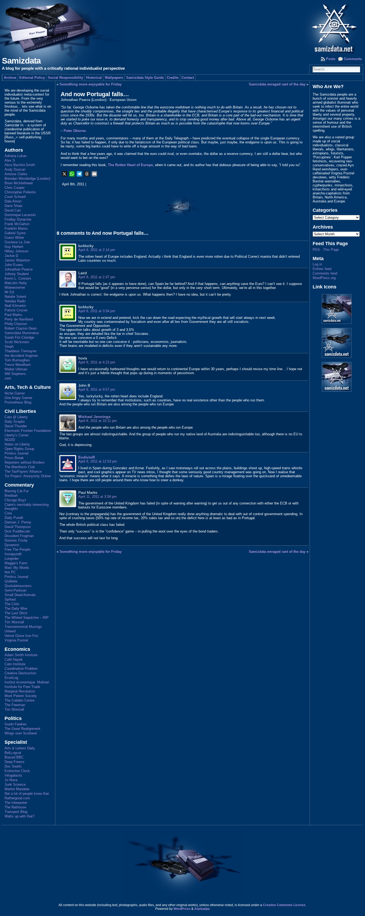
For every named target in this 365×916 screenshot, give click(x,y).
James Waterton (17, 260)
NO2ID (10, 440)
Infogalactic (13, 775)
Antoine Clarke (16, 174)
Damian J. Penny (18, 522)
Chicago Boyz (15, 500)
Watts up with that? (19, 816)
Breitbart (11, 496)
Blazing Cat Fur (17, 491)
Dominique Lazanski (20, 215)
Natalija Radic (15, 301)
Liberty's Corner (17, 435)
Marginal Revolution (20, 691)
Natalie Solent (15, 297)
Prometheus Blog (18, 402)
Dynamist (12, 545)
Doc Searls (13, 766)
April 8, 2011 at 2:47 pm (96, 277)
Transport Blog (16, 812)
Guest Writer (14, 238)
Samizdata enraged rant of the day (277, 84)
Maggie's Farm (16, 563)
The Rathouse (15, 807)
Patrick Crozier (16, 310)
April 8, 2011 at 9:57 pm (96, 389)
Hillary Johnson (16, 251)
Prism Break (14, 458)
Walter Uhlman (16, 369)
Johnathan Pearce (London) (83, 100)
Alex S (10, 160)
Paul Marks (13, 315)
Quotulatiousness (18, 586)
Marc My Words (17, 568)
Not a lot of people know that (27, 794)
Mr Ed (9, 292)
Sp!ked (10, 599)
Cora (8, 513)
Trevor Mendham (18, 365)
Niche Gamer (15, 393)
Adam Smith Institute (21, 655)
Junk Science (15, 784)
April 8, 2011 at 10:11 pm (97, 421)
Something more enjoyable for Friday (91, 84)
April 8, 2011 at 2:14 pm (96, 250)
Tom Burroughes (17, 360)
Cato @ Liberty (16, 417)
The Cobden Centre (19, 700)
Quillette (11, 581)
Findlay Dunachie (18, 219)
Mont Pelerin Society (21, 696)
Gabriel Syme (15, 233)
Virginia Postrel (16, 640)
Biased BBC (14, 757)
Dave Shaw (13, 206)
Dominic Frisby (16, 540)
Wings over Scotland (21, 733)
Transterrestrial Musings (23, 627)
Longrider (12, 559)
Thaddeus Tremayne (20, 351)
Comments (353, 59)
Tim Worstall (14, 622)
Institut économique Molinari (27, 682)
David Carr (13, 210)
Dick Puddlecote (17, 531)
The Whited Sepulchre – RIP (27, 618)
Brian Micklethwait (19, 183)
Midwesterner (15, 287)
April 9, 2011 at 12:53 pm (97, 461)
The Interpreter (16, 803)
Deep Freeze (14, 762)
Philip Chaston (16, 324)
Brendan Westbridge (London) (27, 179)
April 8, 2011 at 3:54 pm (96, 311)
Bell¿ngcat (13, 753)
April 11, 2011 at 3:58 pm (97, 497)
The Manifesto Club (20, 467)
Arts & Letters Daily (20, 748)
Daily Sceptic (15, 422)
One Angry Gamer (18, 398)
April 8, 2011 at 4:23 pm (96, 362)
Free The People (17, 549)
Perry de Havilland (19, 319)
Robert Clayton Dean (21, 328)
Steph (9, 347)
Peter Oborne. (75, 131)
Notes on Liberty (17, 444)
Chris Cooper (15, 188)
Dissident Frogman (19, 536)
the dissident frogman (21, 356)
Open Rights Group (19, 449)
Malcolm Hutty (16, 283)
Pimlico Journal (16, 453)
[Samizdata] (182, 26)
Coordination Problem (21, 669)
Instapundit (13, 554)
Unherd (10, 631)
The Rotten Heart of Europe (130, 165)
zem (8, 378)
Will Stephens (15, 374)
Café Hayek (14, 659)
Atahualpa (202, 909)
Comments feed (325, 273)
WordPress (182, 909)
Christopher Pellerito (20, 192)
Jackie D (11, 256)
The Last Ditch (16, 613)
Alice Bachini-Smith (20, 165)
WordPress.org (324, 278)
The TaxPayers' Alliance (23, 471)
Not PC (10, 572)
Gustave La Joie (17, 242)
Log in (317, 264)
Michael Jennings (94, 416)
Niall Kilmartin (15, 306)
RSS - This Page (326, 250)
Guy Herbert (14, 247)
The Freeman (15, 705)
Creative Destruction (20, 673)
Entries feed (322, 269)
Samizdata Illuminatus (22, 333)
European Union (123, 100)
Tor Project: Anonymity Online (28, 476)
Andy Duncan (15, 169)
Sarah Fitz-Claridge (19, 337)
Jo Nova (11, 780)
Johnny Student (17, 274)
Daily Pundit (14, 518)
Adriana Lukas (16, 156)
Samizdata (21, 60)
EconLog (11, 678)
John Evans (14, 265)
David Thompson (18, 527)
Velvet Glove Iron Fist (21, 636)
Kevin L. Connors (18, 278)
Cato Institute (15, 664)
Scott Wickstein (17, 342)
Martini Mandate (17, 789)
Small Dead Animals (20, 595)
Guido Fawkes (16, 724)
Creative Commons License (284, 905)
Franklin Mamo (16, 228)
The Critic (12, 604)
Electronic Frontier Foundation (28, 431)
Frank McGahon (17, 224)
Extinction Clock (17, 771)
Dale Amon (13, 201)
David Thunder (16, 426)
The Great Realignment (22, 729)
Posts (330, 59)
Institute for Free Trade (22, 687)
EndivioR (86, 457)
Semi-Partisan (15, 590)
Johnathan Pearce (19, 269)
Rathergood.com (17, 798)
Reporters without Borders (25, 462)
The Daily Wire (16, 608)
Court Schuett (15, 197)
